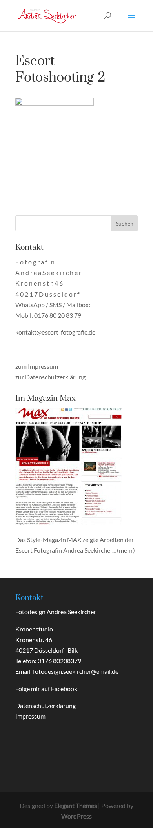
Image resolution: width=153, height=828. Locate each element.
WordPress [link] (76, 816)
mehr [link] (126, 550)
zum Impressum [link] (36, 366)
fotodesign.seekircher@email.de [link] (75, 671)
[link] (47, 14)
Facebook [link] (64, 688)
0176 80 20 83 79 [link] (57, 315)
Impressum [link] (30, 716)
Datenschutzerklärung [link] (45, 705)
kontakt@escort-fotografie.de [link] (55, 332)
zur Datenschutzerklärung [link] (50, 376)
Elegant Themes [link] (75, 805)
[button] (131, 20)
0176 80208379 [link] (59, 660)
